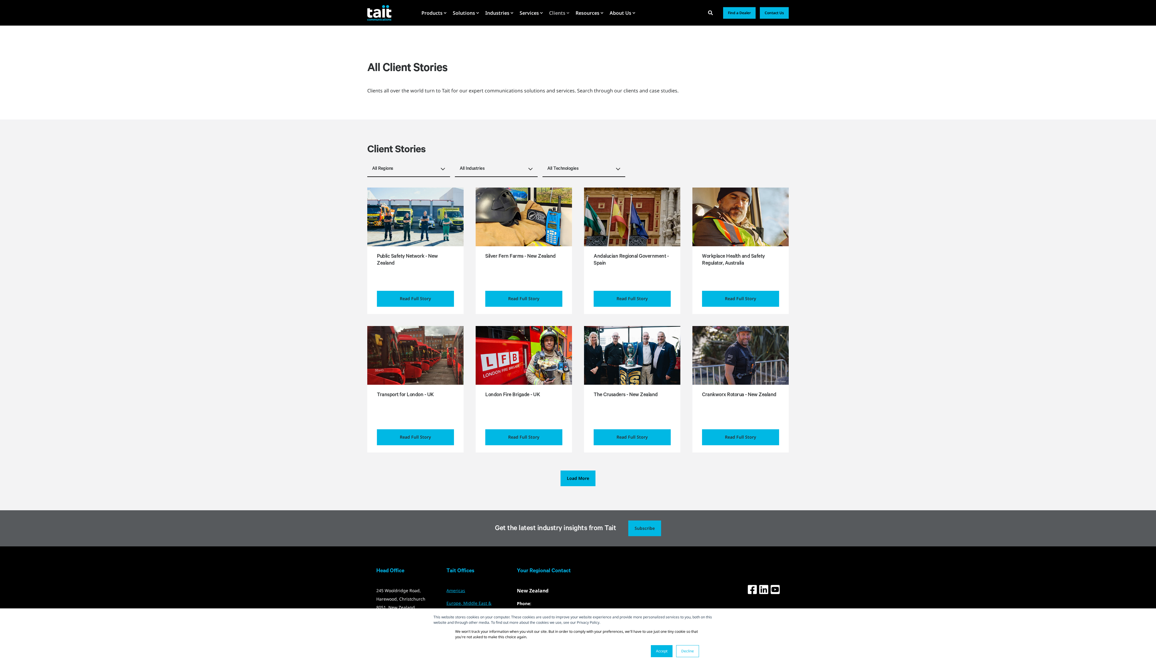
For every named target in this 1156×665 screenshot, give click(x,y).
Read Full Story (415, 298)
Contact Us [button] (774, 12)
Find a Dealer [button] (739, 12)
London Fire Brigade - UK (512, 395)
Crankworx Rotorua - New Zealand (739, 395)
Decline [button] (687, 651)
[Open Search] (711, 12)
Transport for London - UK (405, 395)
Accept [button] (661, 651)
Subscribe (645, 528)
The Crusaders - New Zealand (626, 395)
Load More (578, 478)
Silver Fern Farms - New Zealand (520, 257)
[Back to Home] (379, 12)
